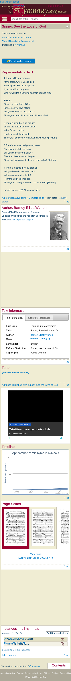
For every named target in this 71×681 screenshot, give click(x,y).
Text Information (14, 317)
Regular (62, 197)
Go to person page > (23, 219)
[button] (61, 438)
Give (28, 677)
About (3, 673)
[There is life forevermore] (15, 372)
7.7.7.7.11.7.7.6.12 (40, 339)
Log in (51, 12)
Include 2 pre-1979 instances (16, 650)
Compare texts (36, 197)
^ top (66, 201)
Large (5, 201)
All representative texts (14, 197)
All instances (9, 655)
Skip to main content (10, 2)
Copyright (11, 673)
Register (62, 12)
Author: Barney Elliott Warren (16, 37)
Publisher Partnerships (61, 673)
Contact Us (29, 673)
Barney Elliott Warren (41, 335)
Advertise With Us (42, 673)
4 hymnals (20, 45)
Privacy (20, 673)
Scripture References (39, 317)
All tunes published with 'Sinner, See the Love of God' (30, 385)
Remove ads (8, 6)
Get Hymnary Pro (39, 677)
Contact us (34, 666)
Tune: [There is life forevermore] (17, 41)
